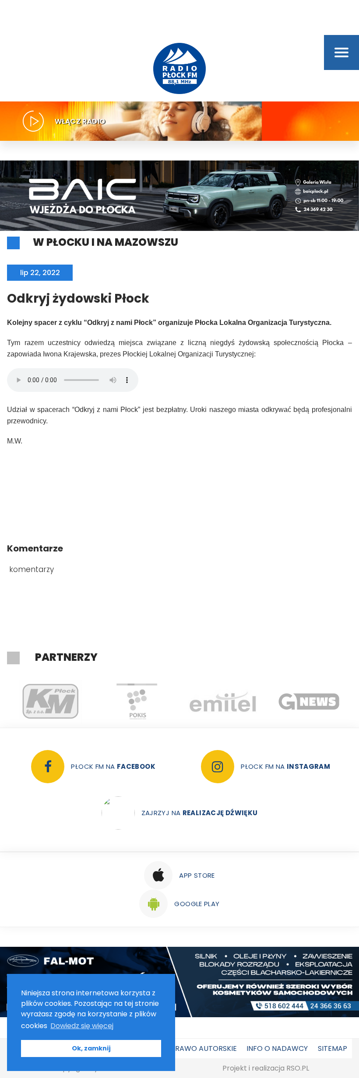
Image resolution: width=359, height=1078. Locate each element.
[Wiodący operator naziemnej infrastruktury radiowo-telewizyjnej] (223, 701)
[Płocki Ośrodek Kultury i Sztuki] (136, 701)
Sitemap (332, 1048)
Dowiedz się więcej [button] (81, 1026)
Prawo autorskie (204, 1048)
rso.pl (297, 1068)
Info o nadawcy (277, 1048)
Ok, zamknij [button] (91, 1048)
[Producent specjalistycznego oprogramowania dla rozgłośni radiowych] (309, 701)
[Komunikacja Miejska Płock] (50, 701)
